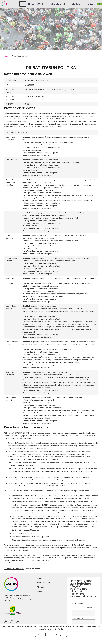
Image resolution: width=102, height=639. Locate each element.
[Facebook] (6, 621)
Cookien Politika (57, 629)
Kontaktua (40, 591)
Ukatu (49, 634)
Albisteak (40, 587)
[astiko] (4, 3)
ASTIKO (39, 578)
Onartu (39, 634)
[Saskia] (28, 4)
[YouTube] (18, 621)
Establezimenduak (43, 582)
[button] (33, 4)
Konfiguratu (60, 634)
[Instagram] (12, 621)
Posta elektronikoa (78, 618)
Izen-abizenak (76, 608)
